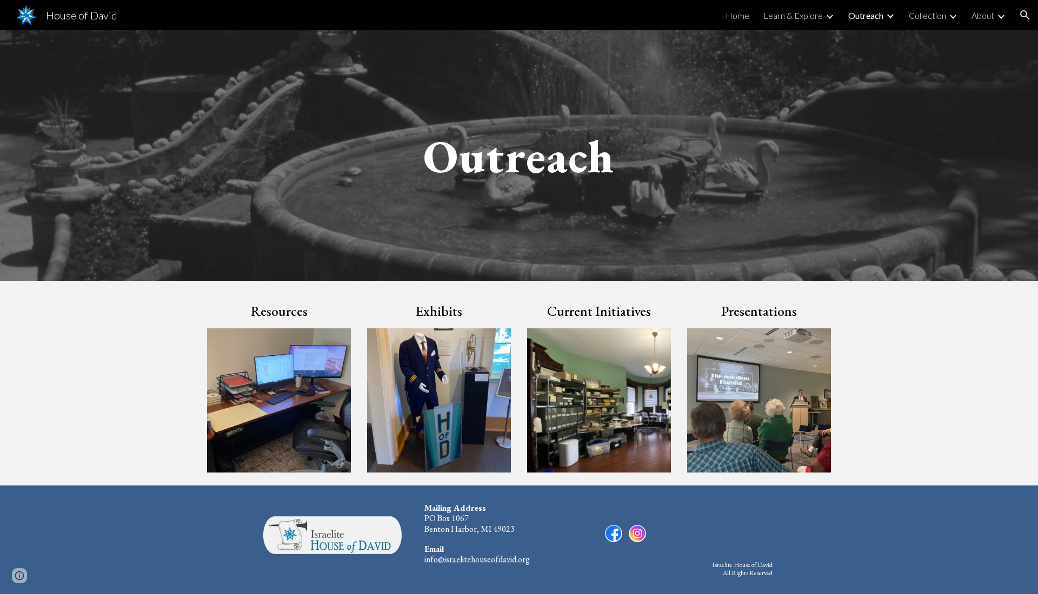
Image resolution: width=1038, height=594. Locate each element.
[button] (1025, 15)
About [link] (983, 15)
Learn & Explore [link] (793, 15)
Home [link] (737, 15)
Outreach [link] (865, 15)
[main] (519, 155)
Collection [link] (927, 15)
